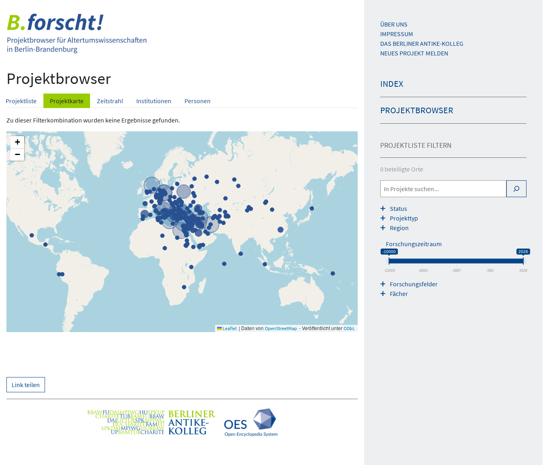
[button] (17, 142)
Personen (197, 101)
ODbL (349, 328)
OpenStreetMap (281, 328)
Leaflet (229, 328)
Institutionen (153, 101)
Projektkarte (67, 101)
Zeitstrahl (110, 101)
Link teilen (26, 385)
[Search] (516, 188)
